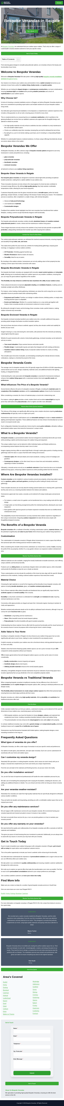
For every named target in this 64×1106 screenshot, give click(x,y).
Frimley (35, 1005)
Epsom (5, 1001)
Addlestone (36, 984)
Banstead (18, 893)
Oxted (4, 1006)
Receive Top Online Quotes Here (32, 556)
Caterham (25, 893)
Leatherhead (6, 998)
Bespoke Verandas (8, 46)
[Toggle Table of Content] (17, 59)
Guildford (35, 987)
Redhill (3, 893)
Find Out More (32, 704)
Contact (59, 3)
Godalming (36, 997)
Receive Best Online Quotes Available (32, 406)
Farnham (35, 1013)
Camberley (36, 1011)
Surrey (35, 989)
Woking (35, 992)
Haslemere (36, 1008)
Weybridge (36, 981)
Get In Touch (32, 1083)
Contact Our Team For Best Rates (32, 234)
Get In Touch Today (32, 53)
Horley (8, 893)
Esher (4, 1011)
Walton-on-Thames (8, 1014)
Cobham (5, 1009)
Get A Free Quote (32, 969)
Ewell (4, 1003)
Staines (35, 1000)
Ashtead (5, 995)
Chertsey (35, 995)
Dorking (12, 893)
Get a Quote (31, 31)
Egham (35, 1003)
